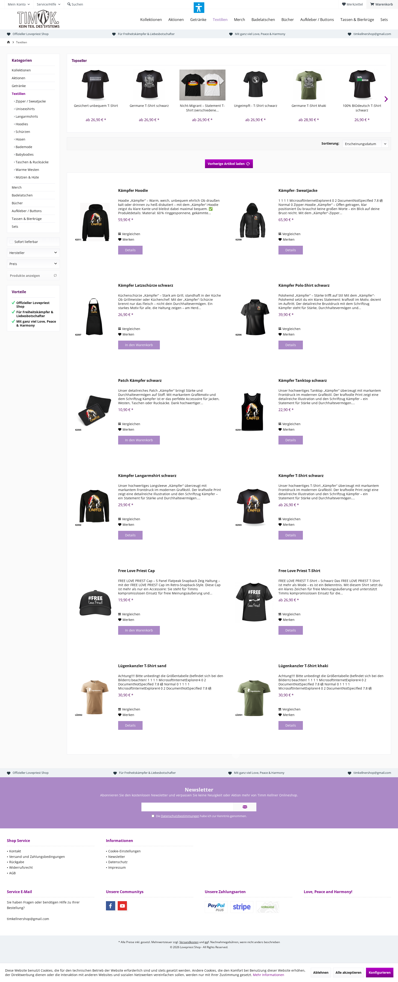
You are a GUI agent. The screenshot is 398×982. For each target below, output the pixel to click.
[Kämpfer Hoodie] (94, 221)
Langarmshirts (26, 116)
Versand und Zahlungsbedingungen (37, 856)
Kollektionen (21, 70)
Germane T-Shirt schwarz (149, 105)
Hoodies (21, 124)
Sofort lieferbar (26, 242)
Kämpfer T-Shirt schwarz (301, 475)
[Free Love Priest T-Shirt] (254, 602)
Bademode (23, 147)
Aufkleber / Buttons (27, 211)
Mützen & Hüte (27, 177)
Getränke (19, 86)
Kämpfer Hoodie (133, 190)
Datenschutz (118, 862)
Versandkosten (189, 942)
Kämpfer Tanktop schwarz (302, 380)
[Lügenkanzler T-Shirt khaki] (254, 697)
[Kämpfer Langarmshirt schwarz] (94, 507)
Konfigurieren (380, 972)
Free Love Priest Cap (136, 570)
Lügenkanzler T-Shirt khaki (303, 665)
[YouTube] (122, 905)
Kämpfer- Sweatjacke (297, 190)
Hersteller (17, 253)
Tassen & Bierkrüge (27, 218)
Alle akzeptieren (348, 972)
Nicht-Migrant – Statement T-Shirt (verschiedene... (202, 107)
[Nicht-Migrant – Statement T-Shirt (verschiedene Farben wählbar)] (202, 85)
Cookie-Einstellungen (124, 851)
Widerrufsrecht (21, 867)
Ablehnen (320, 972)
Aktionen (18, 78)
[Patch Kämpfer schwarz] (94, 411)
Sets (15, 226)
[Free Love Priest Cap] (94, 602)
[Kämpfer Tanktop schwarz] (254, 411)
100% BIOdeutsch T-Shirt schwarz (362, 107)
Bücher (17, 203)
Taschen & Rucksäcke (32, 162)
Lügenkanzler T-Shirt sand (142, 665)
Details (130, 250)
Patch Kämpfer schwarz (140, 380)
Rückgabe (16, 862)
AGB (12, 873)
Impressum (117, 867)
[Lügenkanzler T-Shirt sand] (94, 697)
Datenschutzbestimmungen (180, 816)
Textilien (18, 93)
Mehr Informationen (268, 975)
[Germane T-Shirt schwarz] (149, 85)
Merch (17, 187)
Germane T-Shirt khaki (309, 105)
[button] (199, 7)
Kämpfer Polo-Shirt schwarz (304, 285)
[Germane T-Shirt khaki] (309, 85)
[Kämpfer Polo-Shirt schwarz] (254, 316)
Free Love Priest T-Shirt (299, 570)
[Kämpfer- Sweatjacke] (254, 221)
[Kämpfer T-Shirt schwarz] (254, 507)
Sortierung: (330, 143)
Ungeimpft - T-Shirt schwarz (255, 105)
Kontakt (15, 851)
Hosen (20, 139)
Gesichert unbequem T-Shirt (96, 105)
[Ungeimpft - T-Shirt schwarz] (255, 85)
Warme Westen (27, 169)
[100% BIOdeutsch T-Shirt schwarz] (362, 85)
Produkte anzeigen (25, 275)
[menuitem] (382, 4)
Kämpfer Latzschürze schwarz (145, 285)
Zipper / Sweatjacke (30, 101)
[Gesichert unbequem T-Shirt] (96, 85)
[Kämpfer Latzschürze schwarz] (94, 316)
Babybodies (24, 154)
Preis (13, 264)
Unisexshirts (25, 109)
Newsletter (116, 856)
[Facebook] (110, 905)
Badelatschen (22, 195)
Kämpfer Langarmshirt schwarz (147, 475)
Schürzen (22, 131)
